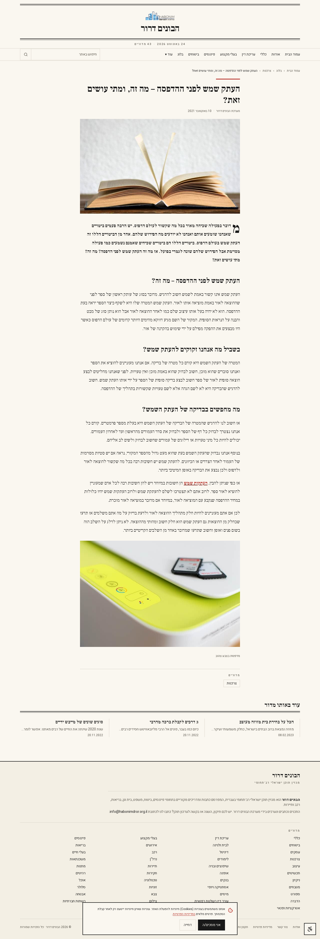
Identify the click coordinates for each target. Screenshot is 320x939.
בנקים (224, 880)
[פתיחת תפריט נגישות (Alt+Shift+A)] (310, 929)
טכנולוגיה (150, 880)
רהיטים (81, 873)
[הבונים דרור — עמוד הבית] (160, 15)
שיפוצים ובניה (218, 866)
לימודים (223, 859)
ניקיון (296, 880)
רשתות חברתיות (74, 901)
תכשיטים (293, 873)
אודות (276, 54)
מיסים (224, 894)
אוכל (82, 880)
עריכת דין (248, 54)
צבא (154, 894)
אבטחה (81, 894)
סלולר (81, 887)
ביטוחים (193, 54)
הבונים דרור (160, 28)
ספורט (295, 894)
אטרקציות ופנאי (288, 908)
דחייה (188, 925)
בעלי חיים (79, 852)
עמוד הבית (292, 54)
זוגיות (153, 887)
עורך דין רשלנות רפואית (211, 901)
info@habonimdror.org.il (128, 811)
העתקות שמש (196, 483)
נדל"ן (153, 859)
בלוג (180, 54)
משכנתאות (78, 859)
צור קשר (282, 927)
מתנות (81, 866)
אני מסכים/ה (211, 925)
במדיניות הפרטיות (184, 914)
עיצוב (296, 866)
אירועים (151, 845)
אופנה (224, 873)
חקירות (152, 873)
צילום (153, 901)
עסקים (295, 852)
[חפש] (25, 54)
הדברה (295, 901)
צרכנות (266, 71)
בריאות (81, 845)
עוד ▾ (168, 54)
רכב (154, 852)
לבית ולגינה (220, 845)
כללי (263, 54)
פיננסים (209, 54)
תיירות (152, 866)
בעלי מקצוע (228, 54)
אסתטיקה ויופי (218, 887)
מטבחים (294, 887)
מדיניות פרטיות (262, 927)
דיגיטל (224, 852)
